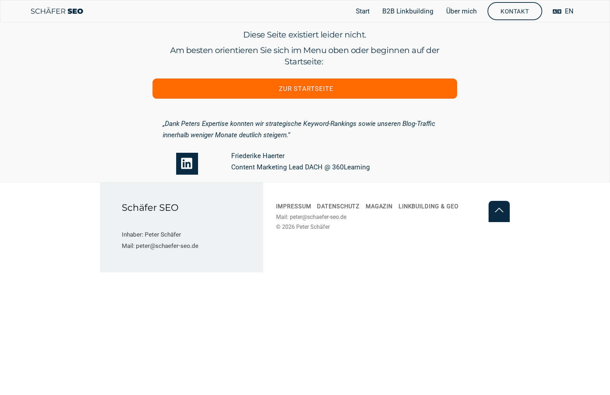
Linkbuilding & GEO (429, 206)
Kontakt (515, 11)
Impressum (293, 206)
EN (568, 11)
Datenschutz (338, 206)
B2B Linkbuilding (407, 11)
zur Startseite (306, 88)
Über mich (461, 11)
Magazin (379, 206)
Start (363, 11)
